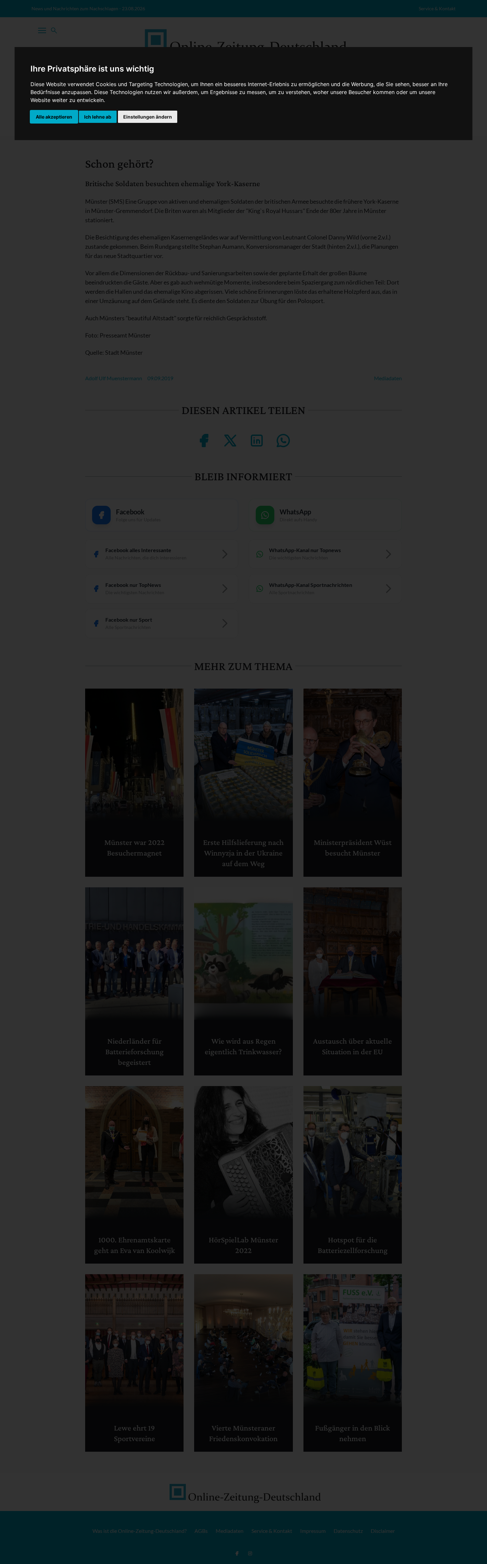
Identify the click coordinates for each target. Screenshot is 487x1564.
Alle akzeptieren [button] (54, 117)
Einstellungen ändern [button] (147, 117)
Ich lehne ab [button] (97, 117)
